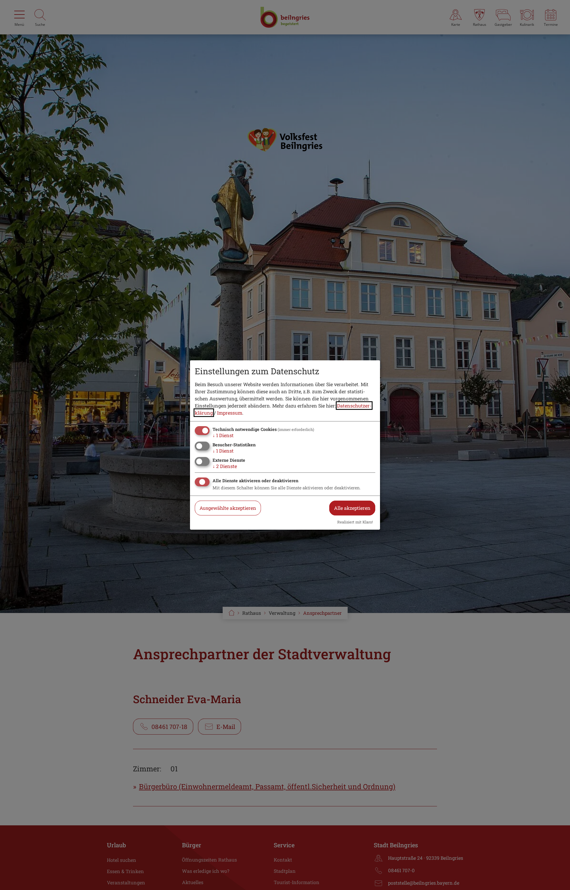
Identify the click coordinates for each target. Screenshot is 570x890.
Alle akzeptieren (352, 508)
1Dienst (223, 435)
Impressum (229, 413)
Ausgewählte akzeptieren (228, 508)
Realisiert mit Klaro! (355, 522)
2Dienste (225, 466)
